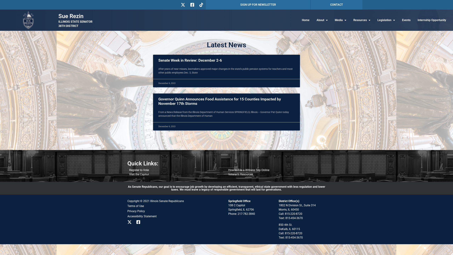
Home (305, 20)
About (320, 20)
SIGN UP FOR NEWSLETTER (258, 4)
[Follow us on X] (183, 5)
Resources (360, 20)
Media (339, 20)
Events (406, 20)
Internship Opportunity (432, 20)
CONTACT (336, 4)
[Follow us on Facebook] (192, 5)
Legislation (384, 20)
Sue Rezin (71, 16)
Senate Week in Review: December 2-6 (190, 60)
